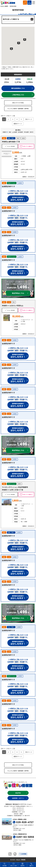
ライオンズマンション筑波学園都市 (15, 487)
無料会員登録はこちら (18, 88)
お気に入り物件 (13, 865)
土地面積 (14, 132)
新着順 (4, 132)
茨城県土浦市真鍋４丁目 (11, 141)
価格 (10, 132)
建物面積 (20, 132)
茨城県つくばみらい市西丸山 (12, 305)
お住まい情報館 (8, 3)
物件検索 (4, 865)
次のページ (28, 119)
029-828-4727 (25, 822)
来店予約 (18, 793)
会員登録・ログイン (18, 798)
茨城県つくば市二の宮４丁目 (12, 490)
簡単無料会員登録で (18, 198)
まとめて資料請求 (11, 146)
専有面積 (26, 132)
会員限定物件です (8, 186)
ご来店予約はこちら (18, 95)
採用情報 (23, 854)
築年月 (31, 132)
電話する (31, 865)
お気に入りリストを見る (18, 102)
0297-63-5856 (25, 837)
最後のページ (18, 124)
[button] (24, 39)
